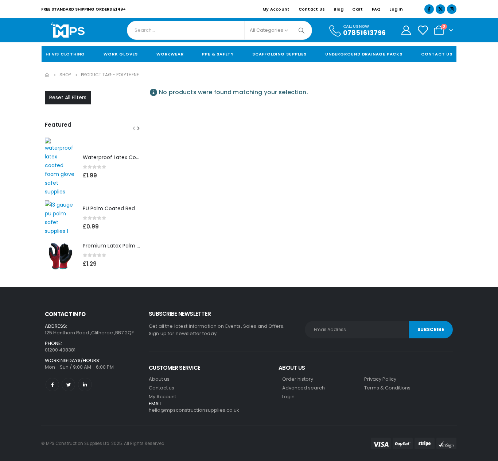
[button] (134, 128)
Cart (357, 9)
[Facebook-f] (52, 384)
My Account (276, 9)
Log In (396, 9)
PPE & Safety (218, 54)
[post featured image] (60, 167)
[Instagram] (451, 9)
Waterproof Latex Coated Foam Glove (131, 157)
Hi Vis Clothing (65, 54)
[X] (440, 9)
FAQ (376, 9)
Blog (338, 9)
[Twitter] (68, 384)
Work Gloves (121, 54)
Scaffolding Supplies (279, 54)
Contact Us (312, 9)
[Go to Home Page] (47, 74)
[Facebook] (429, 9)
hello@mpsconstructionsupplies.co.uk (194, 410)
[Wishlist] (422, 30)
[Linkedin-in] (85, 384)
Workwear (169, 54)
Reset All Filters (67, 97)
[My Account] (406, 30)
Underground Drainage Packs (363, 54)
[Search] (301, 30)
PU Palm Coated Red (109, 208)
